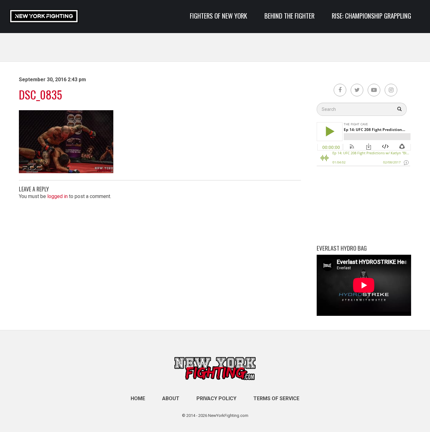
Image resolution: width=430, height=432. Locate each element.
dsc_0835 (40, 94)
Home (138, 398)
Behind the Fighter (289, 15)
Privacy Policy (216, 398)
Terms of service (276, 398)
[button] (400, 109)
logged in (57, 196)
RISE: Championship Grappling (371, 15)
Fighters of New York (218, 15)
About (170, 398)
